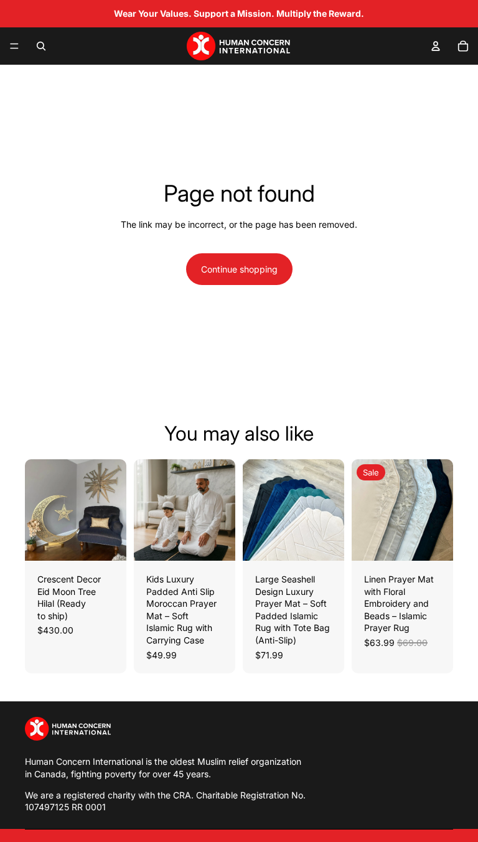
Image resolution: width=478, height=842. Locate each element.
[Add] (107, 541)
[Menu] (14, 46)
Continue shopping (239, 269)
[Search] (41, 46)
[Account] (435, 46)
